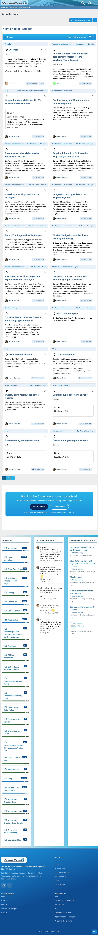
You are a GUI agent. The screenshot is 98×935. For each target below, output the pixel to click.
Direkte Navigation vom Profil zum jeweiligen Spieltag (70, 237)
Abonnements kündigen (65, 917)
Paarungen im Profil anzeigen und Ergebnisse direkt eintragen (22, 278)
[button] (95, 20)
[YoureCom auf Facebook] (3, 885)
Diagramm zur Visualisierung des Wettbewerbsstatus (22, 155)
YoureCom (8, 44)
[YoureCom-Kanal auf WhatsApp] (9, 885)
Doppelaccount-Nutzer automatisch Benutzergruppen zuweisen (71, 278)
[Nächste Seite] (12, 478)
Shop (6, 91)
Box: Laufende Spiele (68, 313)
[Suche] (83, 3)
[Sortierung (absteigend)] (5, 37)
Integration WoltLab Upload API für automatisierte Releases (23, 102)
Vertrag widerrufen (63, 913)
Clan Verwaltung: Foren (37, 385)
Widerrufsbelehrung (63, 921)
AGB (56, 909)
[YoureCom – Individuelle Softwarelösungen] (14, 2)
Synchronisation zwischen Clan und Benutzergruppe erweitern (23, 319)
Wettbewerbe (60, 876)
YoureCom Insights (9, 909)
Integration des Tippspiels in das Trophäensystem (70, 196)
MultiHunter (60, 885)
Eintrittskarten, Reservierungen (77, 624)
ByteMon (13, 49)
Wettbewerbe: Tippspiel (85, 44)
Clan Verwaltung (11, 308)
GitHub (4, 913)
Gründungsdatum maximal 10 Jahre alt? (82, 608)
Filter (93, 37)
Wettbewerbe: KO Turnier (36, 144)
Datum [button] (10, 37)
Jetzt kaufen (39, 506)
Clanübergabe (76, 577)
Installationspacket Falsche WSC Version (81, 592)
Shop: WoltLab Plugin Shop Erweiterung (31, 91)
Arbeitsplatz (60, 868)
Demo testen (59, 506)
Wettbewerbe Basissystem (62, 44)
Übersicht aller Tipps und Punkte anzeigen (22, 196)
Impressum (59, 904)
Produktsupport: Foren (21, 354)
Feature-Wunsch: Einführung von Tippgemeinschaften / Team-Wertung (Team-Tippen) (70, 56)
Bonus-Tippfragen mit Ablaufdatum (23, 235)
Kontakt (4, 904)
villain (58, 83)
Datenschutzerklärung (64, 900)
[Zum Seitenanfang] (94, 932)
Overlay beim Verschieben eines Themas (22, 396)
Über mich (5, 900)
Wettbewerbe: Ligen (86, 226)
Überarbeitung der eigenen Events (71, 395)
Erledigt (27, 28)
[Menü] (95, 3)
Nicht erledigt (11, 28)
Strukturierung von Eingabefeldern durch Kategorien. (71, 102)
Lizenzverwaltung (66, 354)
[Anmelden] (89, 3)
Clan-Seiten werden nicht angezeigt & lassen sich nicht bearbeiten (82, 563)
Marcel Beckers (14, 136)
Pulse (57, 864)
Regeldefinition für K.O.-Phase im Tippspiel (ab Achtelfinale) (70, 155)
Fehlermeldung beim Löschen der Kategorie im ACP (82, 548)
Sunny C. (12, 83)
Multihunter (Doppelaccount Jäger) (65, 267)
